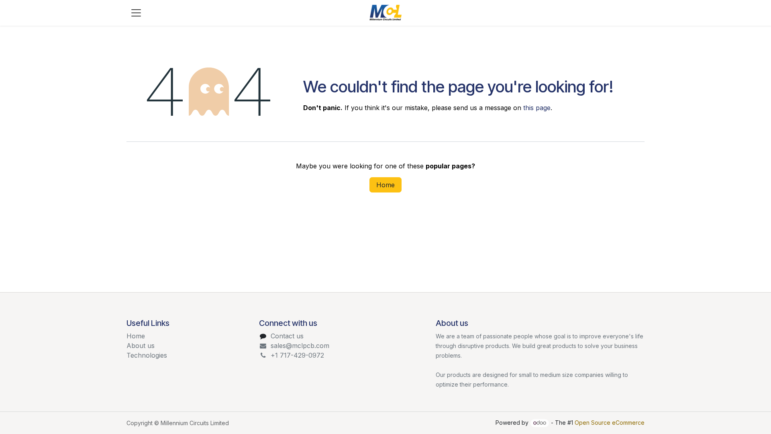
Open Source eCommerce (610, 422)
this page (537, 108)
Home (385, 185)
